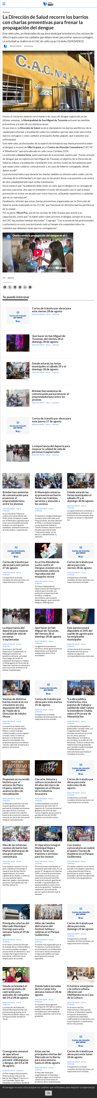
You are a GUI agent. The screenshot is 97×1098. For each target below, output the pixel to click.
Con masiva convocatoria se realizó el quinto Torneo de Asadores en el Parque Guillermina (80, 850)
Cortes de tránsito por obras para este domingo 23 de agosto (80, 925)
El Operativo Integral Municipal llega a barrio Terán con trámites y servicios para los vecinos (47, 850)
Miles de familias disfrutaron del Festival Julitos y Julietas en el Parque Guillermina (47, 928)
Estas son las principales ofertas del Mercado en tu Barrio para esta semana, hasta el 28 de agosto (48, 1057)
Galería (84, 53)
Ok (48, 1093)
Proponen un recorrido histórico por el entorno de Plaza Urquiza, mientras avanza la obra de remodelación (16, 786)
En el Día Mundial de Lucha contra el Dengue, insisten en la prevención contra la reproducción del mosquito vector (48, 569)
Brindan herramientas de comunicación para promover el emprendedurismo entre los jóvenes (50, 395)
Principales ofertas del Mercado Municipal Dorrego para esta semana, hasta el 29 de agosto (16, 928)
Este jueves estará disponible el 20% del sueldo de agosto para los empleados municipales (80, 633)
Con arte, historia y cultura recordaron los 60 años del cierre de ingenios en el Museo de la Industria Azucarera (48, 786)
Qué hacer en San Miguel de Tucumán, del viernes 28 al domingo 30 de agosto (48, 338)
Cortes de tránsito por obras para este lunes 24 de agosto (80, 1054)
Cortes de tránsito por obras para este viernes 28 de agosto (51, 310)
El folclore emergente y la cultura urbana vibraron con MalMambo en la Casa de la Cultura (80, 991)
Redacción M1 (15, 46)
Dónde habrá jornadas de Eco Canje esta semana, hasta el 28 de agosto (48, 990)
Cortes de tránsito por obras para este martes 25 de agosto (48, 701)
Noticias (6, 12)
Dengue (11, 278)
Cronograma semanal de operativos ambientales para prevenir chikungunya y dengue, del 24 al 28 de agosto (15, 1058)
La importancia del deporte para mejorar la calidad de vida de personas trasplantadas (51, 448)
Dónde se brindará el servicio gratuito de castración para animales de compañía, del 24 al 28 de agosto (16, 991)
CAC (4, 278)
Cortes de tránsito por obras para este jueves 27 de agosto (51, 420)
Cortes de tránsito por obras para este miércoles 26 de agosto (80, 783)
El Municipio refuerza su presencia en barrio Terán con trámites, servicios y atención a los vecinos (48, 498)
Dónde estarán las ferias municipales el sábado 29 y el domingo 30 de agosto (49, 366)
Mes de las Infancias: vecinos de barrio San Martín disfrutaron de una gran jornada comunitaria (15, 850)
